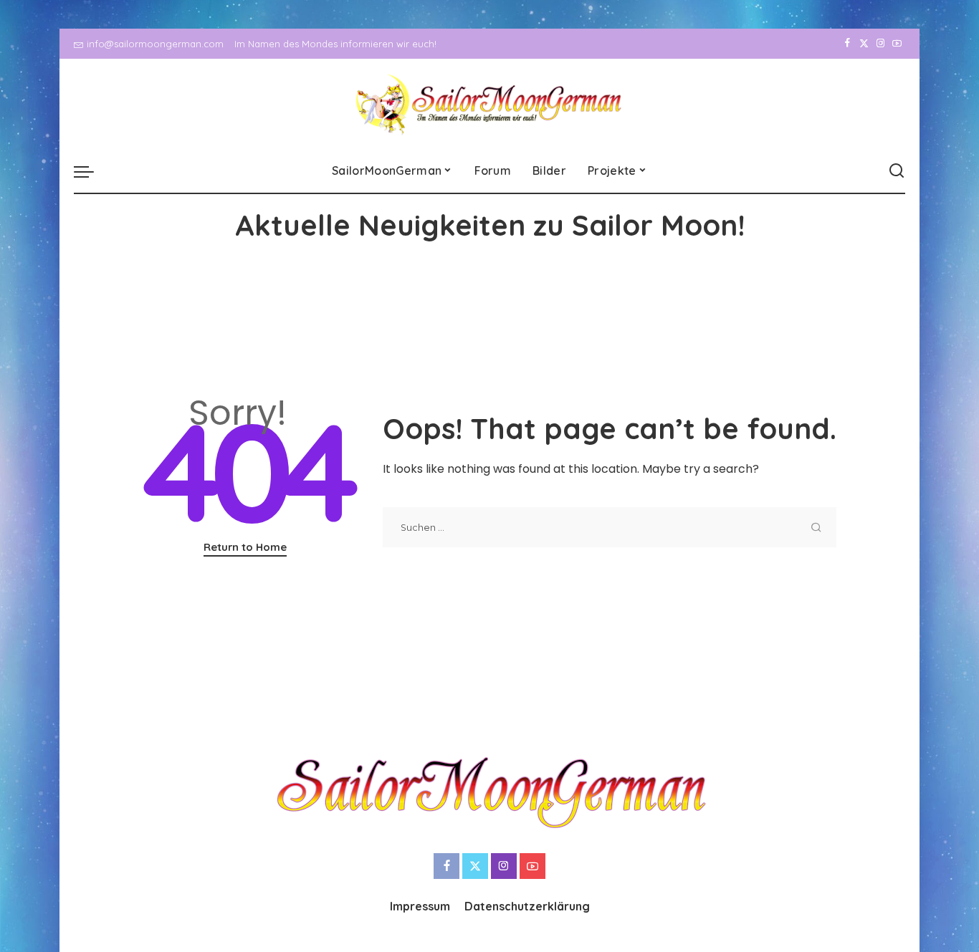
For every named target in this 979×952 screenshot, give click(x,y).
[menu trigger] (91, 171)
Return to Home (245, 547)
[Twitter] (864, 43)
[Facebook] (847, 43)
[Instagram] (880, 43)
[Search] (896, 171)
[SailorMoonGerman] (490, 104)
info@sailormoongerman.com (155, 43)
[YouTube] (897, 43)
